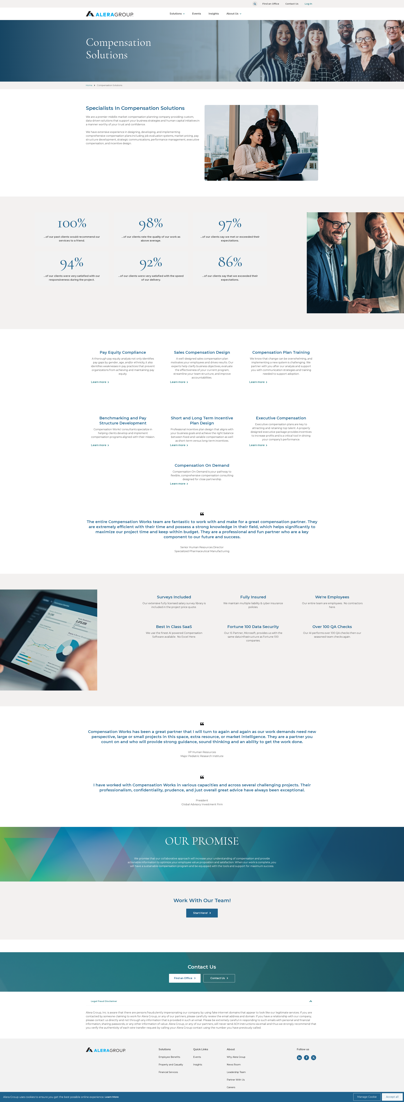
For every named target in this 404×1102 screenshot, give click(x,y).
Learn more (98, 382)
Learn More (112, 1096)
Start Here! (200, 912)
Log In (308, 3)
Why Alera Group (236, 1057)
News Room (234, 1064)
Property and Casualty (171, 1064)
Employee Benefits (169, 1057)
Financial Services (168, 1072)
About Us (232, 13)
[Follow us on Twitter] (313, 1057)
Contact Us (291, 3)
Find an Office (270, 3)
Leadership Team (236, 1072)
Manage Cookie (367, 1096)
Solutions (176, 13)
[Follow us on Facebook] (306, 1057)
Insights (214, 13)
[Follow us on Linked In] (299, 1057)
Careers (231, 1087)
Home (89, 85)
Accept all (392, 1096)
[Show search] (254, 3)
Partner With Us (236, 1079)
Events (196, 13)
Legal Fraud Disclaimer (104, 1001)
